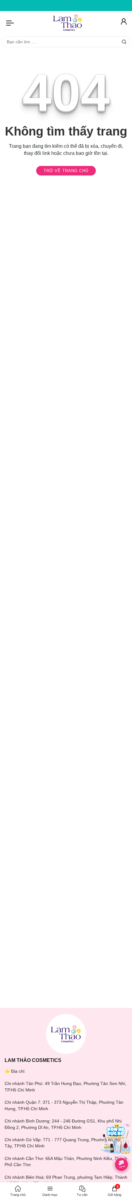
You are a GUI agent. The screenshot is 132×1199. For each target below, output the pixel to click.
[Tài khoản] (123, 23)
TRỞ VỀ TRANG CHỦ (66, 170)
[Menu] (10, 23)
